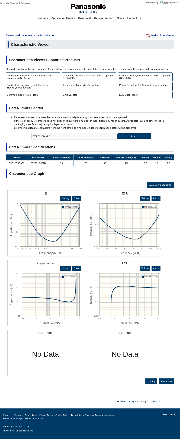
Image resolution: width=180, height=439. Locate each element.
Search (134, 136)
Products (42, 17)
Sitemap (18, 415)
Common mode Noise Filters (22, 94)
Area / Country (169, 414)
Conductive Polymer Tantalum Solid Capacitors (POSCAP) (89, 76)
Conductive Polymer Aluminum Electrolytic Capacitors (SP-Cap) (30, 76)
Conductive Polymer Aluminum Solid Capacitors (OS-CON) (145, 76)
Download (84, 17)
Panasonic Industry (34, 418)
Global (176, 2)
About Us (7, 415)
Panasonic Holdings (12, 418)
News (120, 17)
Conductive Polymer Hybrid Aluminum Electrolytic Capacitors (28, 86)
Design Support (104, 17)
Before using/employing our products (140, 401)
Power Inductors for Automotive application (143, 85)
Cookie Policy (151, 2)
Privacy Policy (46, 415)
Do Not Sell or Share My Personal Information (93, 415)
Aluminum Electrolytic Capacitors (81, 85)
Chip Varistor (70, 94)
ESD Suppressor (128, 94)
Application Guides (63, 17)
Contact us (134, 17)
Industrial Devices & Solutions (15, 3)
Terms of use (31, 415)
